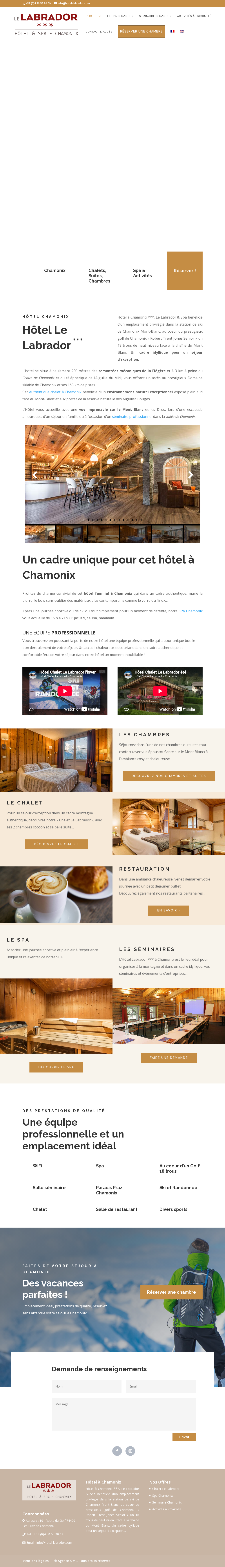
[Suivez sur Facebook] (117, 1451)
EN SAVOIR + (168, 910)
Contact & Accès (99, 31)
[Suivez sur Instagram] (130, 1451)
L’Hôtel (91, 16)
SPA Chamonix (191, 611)
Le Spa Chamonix (120, 16)
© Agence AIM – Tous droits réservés (82, 1561)
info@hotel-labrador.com (54, 1542)
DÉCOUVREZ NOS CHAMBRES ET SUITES (169, 776)
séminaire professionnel (132, 416)
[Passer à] (172, 35)
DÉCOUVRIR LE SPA (56, 1067)
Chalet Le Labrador (166, 1489)
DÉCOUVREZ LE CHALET (56, 844)
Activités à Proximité (166, 1509)
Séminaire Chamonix (155, 16)
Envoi (184, 1437)
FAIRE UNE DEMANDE (169, 1058)
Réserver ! (185, 270)
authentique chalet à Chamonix (55, 391)
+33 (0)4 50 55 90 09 (48, 1534)
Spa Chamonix (162, 1495)
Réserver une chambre (141, 31)
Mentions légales (35, 1561)
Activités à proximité (194, 16)
